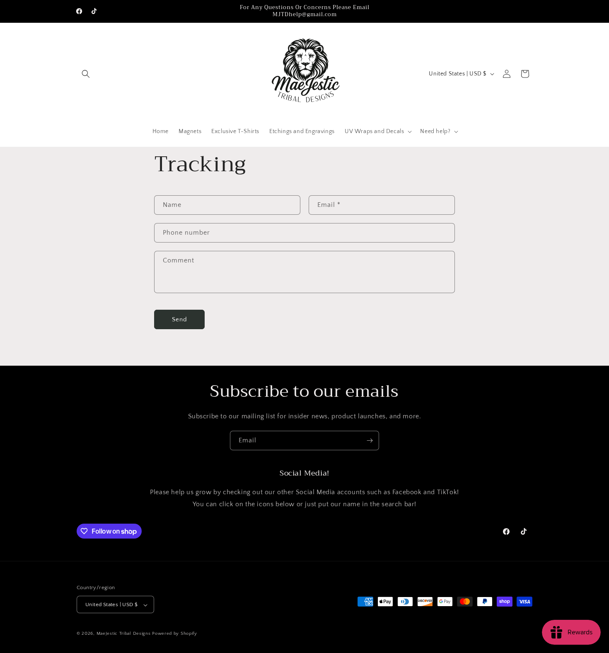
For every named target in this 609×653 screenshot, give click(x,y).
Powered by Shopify (174, 633)
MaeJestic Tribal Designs (124, 633)
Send (179, 319)
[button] (86, 74)
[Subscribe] (369, 440)
